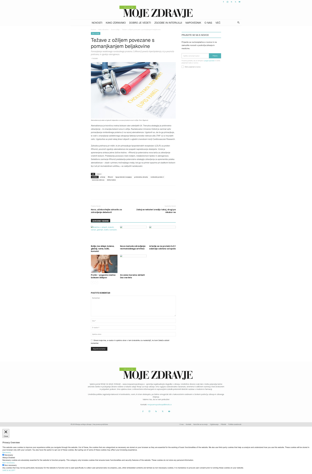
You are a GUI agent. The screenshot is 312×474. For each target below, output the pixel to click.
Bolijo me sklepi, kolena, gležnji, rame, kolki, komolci (102, 249)
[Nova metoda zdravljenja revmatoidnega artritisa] (133, 235)
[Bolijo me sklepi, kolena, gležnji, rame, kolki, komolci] (104, 235)
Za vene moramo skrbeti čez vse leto (132, 276)
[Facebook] (223, 2)
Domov (93, 30)
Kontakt (188, 424)
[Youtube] (239, 2)
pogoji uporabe (209, 61)
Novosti (97, 22)
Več (217, 22)
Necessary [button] (6, 452)
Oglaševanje (214, 424)
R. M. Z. (99, 174)
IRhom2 (110, 177)
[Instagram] (227, 2)
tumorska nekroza (98, 180)
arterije (102, 177)
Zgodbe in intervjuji (168, 22)
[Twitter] (235, 2)
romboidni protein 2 (157, 177)
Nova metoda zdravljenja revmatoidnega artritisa (132, 247)
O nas (208, 22)
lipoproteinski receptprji (124, 177)
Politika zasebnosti (234, 424)
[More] (155, 194)
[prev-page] (92, 282)
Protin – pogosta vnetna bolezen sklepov (103, 276)
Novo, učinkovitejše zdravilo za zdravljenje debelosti (106, 211)
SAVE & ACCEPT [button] (8, 470)
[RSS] (231, 2)
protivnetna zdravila (141, 177)
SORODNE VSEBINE (100, 221)
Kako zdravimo (116, 22)
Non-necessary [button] (8, 463)
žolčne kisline (111, 180)
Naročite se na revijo (200, 424)
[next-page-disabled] (96, 282)
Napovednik (193, 22)
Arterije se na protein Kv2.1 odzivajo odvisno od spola (162, 247)
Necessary (9, 455)
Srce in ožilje (115, 30)
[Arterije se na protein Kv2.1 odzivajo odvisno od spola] (162, 235)
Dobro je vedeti (140, 22)
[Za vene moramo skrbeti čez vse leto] (133, 264)
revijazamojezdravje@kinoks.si (159, 404)
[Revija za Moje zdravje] (156, 12)
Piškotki (223, 424)
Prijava (215, 56)
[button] (238, 23)
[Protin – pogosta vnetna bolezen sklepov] (104, 264)
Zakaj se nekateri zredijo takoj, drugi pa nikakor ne (156, 211)
